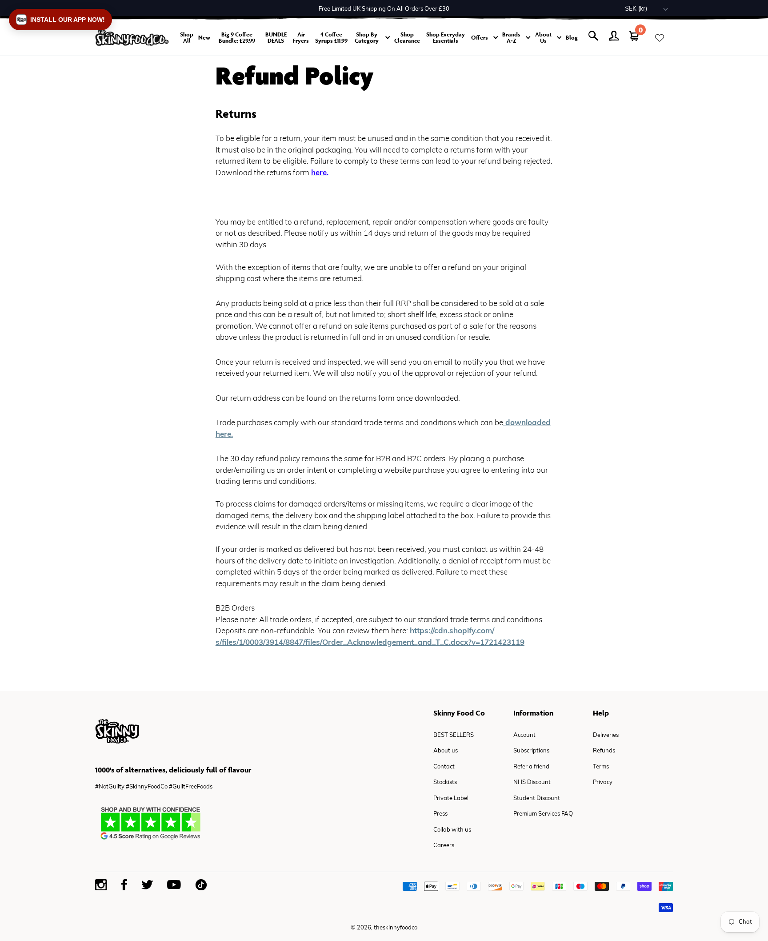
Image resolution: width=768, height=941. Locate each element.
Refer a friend (531, 767)
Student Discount (536, 798)
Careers (443, 846)
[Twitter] (147, 884)
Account (524, 735)
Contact (444, 767)
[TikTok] (201, 884)
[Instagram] (101, 885)
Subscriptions (531, 751)
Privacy (602, 782)
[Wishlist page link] (659, 37)
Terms (601, 767)
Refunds (604, 751)
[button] (60, 19)
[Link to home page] (132, 37)
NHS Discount (532, 782)
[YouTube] (174, 884)
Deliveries (606, 735)
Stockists (445, 782)
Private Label (450, 798)
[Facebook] (124, 884)
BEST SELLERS (453, 735)
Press (440, 814)
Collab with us (452, 830)
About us (445, 751)
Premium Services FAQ (543, 814)
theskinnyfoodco (395, 928)
